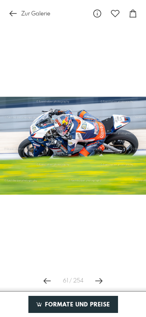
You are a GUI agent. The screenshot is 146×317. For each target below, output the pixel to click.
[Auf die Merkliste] (115, 13)
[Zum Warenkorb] (133, 13)
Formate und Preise (76, 305)
